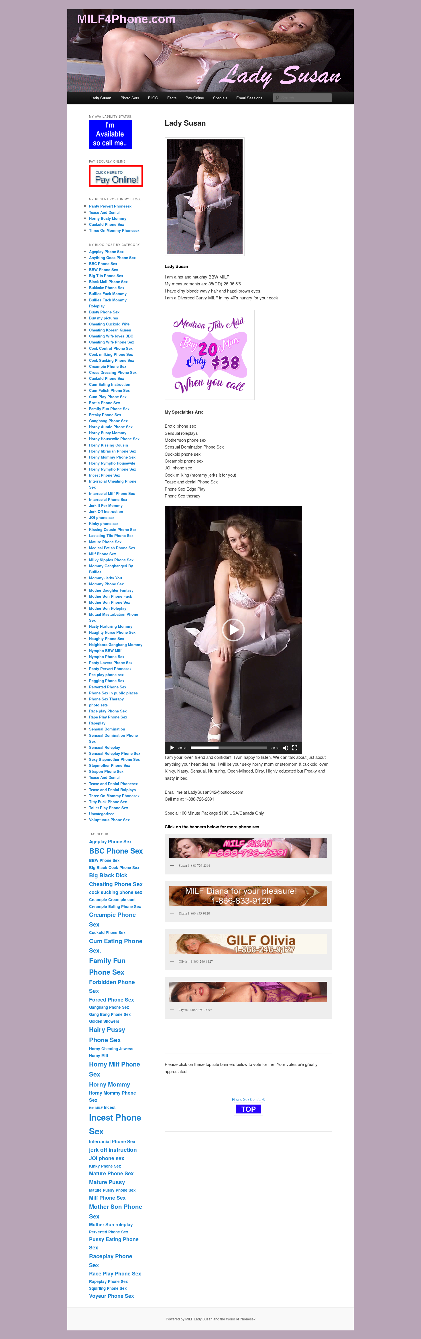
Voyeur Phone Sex (111, 1295)
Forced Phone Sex (111, 999)
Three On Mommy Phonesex (114, 230)
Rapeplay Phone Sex (108, 1281)
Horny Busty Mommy (107, 218)
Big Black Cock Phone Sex (114, 867)
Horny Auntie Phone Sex (111, 426)
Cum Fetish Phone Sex (109, 390)
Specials (220, 97)
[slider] (229, 747)
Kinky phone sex (104, 523)
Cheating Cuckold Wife (109, 324)
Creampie (98, 899)
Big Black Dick (108, 875)
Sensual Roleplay (104, 747)
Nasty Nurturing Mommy (110, 626)
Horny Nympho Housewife (112, 463)
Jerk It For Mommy (106, 505)
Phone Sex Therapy (106, 699)
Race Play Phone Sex (115, 1273)
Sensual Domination (107, 729)
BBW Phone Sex (103, 269)
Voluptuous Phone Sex (109, 819)
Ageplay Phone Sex (106, 251)
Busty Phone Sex (104, 312)
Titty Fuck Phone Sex (108, 801)
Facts (172, 97)
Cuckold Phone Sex (106, 224)
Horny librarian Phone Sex (112, 451)
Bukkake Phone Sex (106, 287)
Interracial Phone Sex (108, 499)
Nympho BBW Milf (105, 650)
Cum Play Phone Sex (108, 396)
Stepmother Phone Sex (109, 765)
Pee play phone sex (106, 674)
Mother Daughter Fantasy (111, 590)
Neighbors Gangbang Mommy (115, 644)
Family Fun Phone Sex (109, 408)
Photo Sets (130, 97)
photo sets (98, 705)
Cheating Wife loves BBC (111, 336)
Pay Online (195, 97)
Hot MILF (96, 1107)
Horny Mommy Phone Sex (112, 457)
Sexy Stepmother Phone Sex (114, 759)
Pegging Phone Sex (106, 680)
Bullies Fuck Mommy (108, 293)
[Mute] (285, 748)
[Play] (172, 748)
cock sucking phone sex (115, 892)
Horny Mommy (109, 1084)
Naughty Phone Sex (106, 638)
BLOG (153, 97)
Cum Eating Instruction (109, 384)
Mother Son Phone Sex (109, 602)
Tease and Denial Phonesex (113, 783)
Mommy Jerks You (105, 577)
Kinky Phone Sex (105, 1166)
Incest (109, 1107)
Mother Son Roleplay (107, 608)
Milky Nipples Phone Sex (111, 559)
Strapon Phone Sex (106, 771)
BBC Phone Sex (103, 263)
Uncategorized (102, 813)
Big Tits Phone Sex (106, 275)
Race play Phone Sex (108, 711)
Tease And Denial (104, 212)
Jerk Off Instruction (106, 511)
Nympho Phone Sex (106, 656)
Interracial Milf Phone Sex (112, 493)
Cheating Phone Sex (116, 884)
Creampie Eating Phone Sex (115, 906)
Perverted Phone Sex (107, 687)
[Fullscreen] (295, 748)
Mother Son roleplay (111, 1224)
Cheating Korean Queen (110, 330)
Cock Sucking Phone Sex (111, 360)
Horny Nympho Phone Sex (113, 469)
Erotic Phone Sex (104, 402)
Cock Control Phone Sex (111, 348)
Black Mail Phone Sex (108, 281)
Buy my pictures (103, 318)
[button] (233, 630)
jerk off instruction (113, 1150)
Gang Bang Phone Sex (110, 1014)
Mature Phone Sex (105, 541)
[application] (233, 630)
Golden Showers (104, 1021)
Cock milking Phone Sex (111, 354)
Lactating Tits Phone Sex (111, 535)
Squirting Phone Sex (108, 1288)
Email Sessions (249, 97)
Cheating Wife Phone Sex (111, 342)
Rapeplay (97, 723)
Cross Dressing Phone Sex (113, 372)
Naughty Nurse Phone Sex (112, 632)
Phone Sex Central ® (248, 1099)
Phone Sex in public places (113, 693)
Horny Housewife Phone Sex (114, 438)
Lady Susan (101, 97)
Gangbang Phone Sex (108, 420)
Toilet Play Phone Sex (108, 807)
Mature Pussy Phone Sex (112, 1190)
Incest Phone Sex (104, 475)
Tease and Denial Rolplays (112, 789)
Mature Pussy (107, 1182)
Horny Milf (98, 1055)
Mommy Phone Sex (106, 583)
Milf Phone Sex (102, 553)
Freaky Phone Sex (105, 414)
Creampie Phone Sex (107, 366)
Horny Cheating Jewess (111, 1048)
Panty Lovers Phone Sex (111, 662)
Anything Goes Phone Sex (112, 257)
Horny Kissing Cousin (108, 445)
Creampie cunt (121, 899)
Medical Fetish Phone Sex (112, 547)
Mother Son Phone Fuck (110, 596)
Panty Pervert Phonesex (110, 206)
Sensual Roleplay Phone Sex (114, 753)
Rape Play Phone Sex (108, 717)
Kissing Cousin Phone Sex (113, 529)
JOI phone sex (102, 517)
